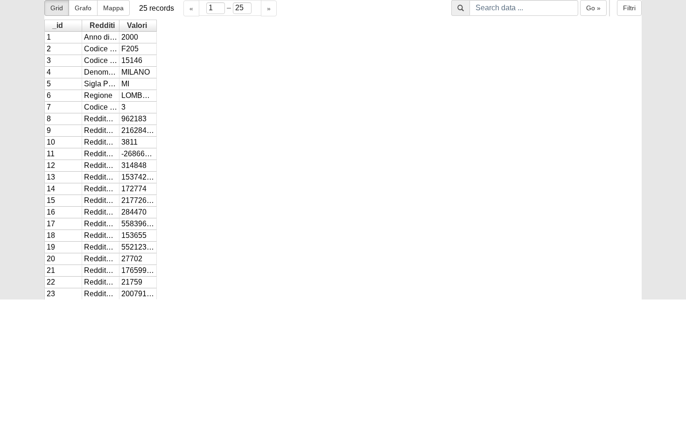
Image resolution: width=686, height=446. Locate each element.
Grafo (83, 8)
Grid (56, 8)
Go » (593, 8)
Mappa (113, 8)
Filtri (629, 8)
